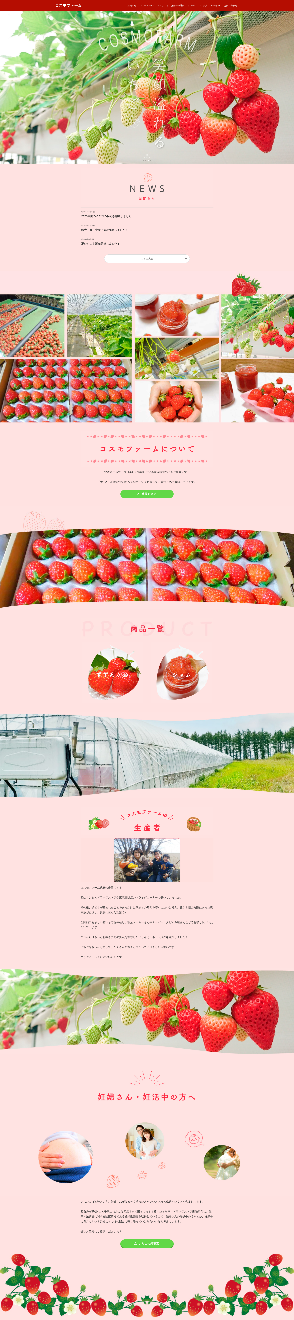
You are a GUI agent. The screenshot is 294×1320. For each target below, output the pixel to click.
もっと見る (147, 258)
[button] (143, 160)
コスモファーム (68, 5)
